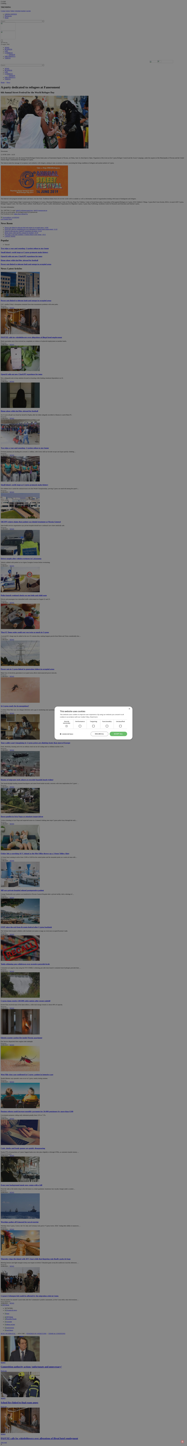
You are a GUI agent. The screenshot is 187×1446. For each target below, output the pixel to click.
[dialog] (93, 723)
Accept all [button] (118, 734)
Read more (94, 717)
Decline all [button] (99, 734)
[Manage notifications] (182, 1441)
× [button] (129, 708)
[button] (66, 734)
